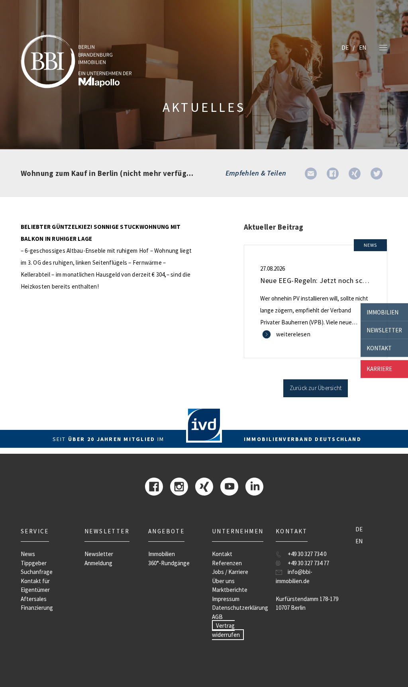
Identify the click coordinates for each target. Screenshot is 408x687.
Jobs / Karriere (230, 572)
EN (362, 47)
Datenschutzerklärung (240, 607)
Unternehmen (237, 531)
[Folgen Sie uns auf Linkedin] (254, 486)
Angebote (166, 531)
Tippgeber (34, 563)
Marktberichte (229, 589)
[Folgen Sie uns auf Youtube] (229, 486)
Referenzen (227, 563)
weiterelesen (293, 334)
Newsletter (384, 330)
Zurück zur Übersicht (316, 388)
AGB (217, 617)
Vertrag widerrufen (226, 630)
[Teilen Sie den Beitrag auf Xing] (355, 173)
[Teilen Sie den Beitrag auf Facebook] (333, 173)
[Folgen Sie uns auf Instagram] (179, 486)
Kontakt (379, 347)
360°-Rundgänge (169, 563)
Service (35, 531)
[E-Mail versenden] (311, 173)
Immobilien (382, 312)
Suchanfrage (37, 572)
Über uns (223, 581)
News (28, 554)
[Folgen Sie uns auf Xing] (204, 486)
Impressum (225, 599)
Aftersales (34, 599)
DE (345, 47)
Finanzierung (37, 607)
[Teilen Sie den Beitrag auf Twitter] (376, 173)
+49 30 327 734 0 (307, 554)
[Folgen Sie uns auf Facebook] (154, 486)
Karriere (379, 369)
